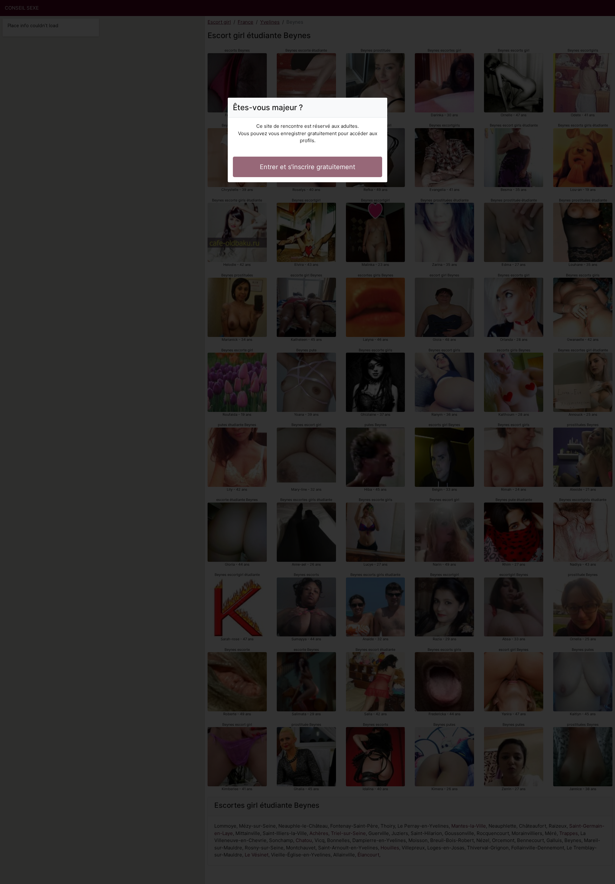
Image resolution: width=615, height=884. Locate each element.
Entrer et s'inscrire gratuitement (307, 167)
